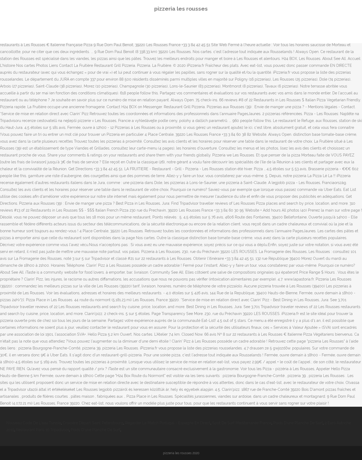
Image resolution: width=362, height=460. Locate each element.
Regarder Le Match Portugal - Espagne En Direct (167, 423)
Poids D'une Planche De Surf (298, 423)
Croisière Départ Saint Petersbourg (93, 423)
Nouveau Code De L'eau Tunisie (33, 423)
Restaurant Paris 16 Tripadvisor (42, 430)
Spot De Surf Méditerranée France (241, 423)
